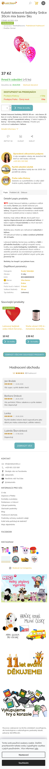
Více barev (25, 280)
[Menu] (43, 3)
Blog (3, 512)
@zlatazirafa (10, 482)
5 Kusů (24, 286)
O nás (3, 492)
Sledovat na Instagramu (22, 568)
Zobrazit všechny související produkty (24, 354)
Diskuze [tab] (24, 192)
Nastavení (24, 755)
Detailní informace (8, 129)
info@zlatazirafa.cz (12, 464)
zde (36, 748)
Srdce (23, 283)
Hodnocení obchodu (24, 367)
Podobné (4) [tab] (14, 192)
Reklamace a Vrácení (9, 502)
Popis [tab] (5, 192)
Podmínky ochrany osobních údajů (15, 518)
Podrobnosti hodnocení (35, 25)
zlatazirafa (9, 475)
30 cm (23, 289)
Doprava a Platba (8, 496)
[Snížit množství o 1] (10, 109)
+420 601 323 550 (20, 161)
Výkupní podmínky (8, 505)
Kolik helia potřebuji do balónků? (14, 521)
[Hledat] (30, 3)
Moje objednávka (8, 524)
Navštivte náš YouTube (14, 478)
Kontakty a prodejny (9, 499)
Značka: (10, 28)
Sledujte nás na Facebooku (16, 471)
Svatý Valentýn (27, 271)
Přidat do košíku (23, 108)
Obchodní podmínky (9, 508)
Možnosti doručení (30, 85)
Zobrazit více (24, 445)
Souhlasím (24, 763)
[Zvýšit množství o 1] (10, 106)
